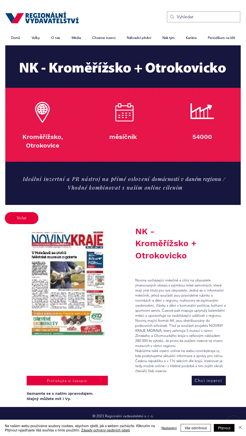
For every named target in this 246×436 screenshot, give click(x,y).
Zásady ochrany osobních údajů (105, 430)
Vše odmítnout (196, 427)
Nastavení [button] (169, 427)
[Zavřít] (240, 428)
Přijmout (224, 427)
